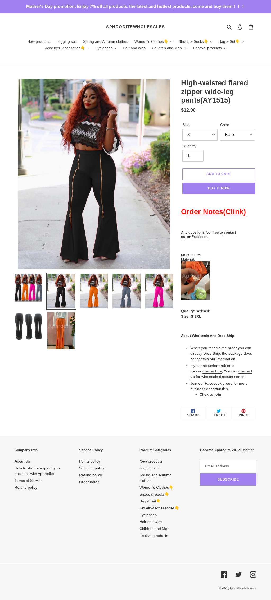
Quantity (189, 146)
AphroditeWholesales (135, 27)
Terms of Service (29, 480)
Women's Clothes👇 (156, 487)
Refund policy (26, 487)
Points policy (89, 461)
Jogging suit (149, 468)
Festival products (153, 535)
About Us (22, 461)
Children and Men (154, 529)
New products (150, 461)
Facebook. (200, 237)
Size (185, 125)
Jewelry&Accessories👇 (159, 508)
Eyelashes (148, 515)
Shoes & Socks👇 (154, 494)
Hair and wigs (150, 522)
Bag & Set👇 (150, 501)
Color (224, 125)
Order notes (89, 482)
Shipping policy (91, 468)
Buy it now (218, 188)
